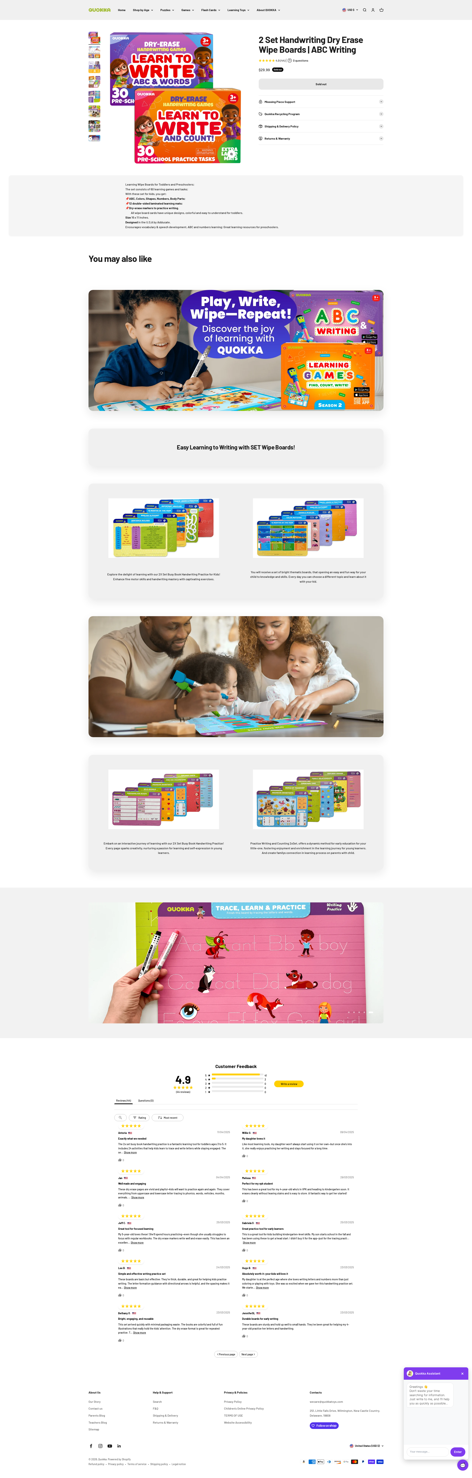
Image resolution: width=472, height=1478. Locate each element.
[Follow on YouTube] (109, 1446)
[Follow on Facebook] (90, 1446)
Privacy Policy (233, 1401)
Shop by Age (141, 10)
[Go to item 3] (94, 67)
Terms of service (137, 1464)
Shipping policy (159, 1464)
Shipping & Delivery (165, 1415)
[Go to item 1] (94, 38)
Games (185, 10)
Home (122, 10)
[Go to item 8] (94, 140)
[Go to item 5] (94, 97)
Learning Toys (237, 10)
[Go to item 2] (94, 52)
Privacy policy (116, 1464)
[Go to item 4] (94, 82)
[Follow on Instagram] (100, 1446)
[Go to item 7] (94, 126)
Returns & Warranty (165, 1422)
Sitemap (93, 1429)
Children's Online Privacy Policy (244, 1408)
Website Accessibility (238, 1422)
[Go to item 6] (94, 111)
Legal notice (179, 1464)
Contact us (95, 1408)
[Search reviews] (120, 1117)
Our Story (94, 1401)
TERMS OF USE (233, 1415)
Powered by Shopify (119, 1459)
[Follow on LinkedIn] (119, 1446)
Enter (458, 1452)
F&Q (155, 1408)
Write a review (289, 1084)
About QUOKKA (266, 10)
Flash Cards (208, 10)
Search (157, 1401)
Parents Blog (96, 1415)
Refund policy (96, 1464)
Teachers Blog (97, 1422)
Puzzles (165, 10)
